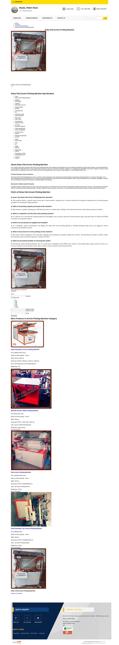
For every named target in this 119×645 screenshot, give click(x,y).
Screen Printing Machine (21, 26)
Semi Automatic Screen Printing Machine (25, 349)
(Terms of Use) (102, 641)
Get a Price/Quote (15, 368)
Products (17, 24)
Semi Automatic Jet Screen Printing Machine (26, 528)
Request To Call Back (16, 593)
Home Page (17, 18)
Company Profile (31, 18)
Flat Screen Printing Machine (21, 472)
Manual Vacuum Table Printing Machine (24, 410)
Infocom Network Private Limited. (99, 643)
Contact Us (61, 18)
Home (16, 23)
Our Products (47, 18)
